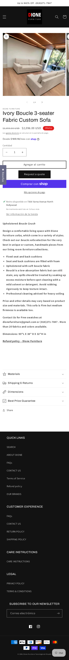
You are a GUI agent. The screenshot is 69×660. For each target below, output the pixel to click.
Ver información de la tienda (22, 214)
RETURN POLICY (15, 531)
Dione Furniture (29, 654)
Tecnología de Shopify (43, 654)
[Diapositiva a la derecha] (42, 102)
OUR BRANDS (14, 494)
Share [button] (10, 410)
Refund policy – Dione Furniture (22, 341)
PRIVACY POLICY (15, 583)
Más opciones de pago (34, 192)
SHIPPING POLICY (16, 539)
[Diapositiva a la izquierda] (27, 102)
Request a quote (34, 174)
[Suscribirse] (58, 613)
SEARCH (11, 447)
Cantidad (7, 145)
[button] (4, 17)
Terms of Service (16, 478)
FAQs (9, 462)
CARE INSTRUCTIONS (18, 561)
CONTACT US (14, 470)
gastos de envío (12, 133)
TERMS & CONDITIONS (19, 591)
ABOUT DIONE (14, 454)
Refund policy (14, 486)
